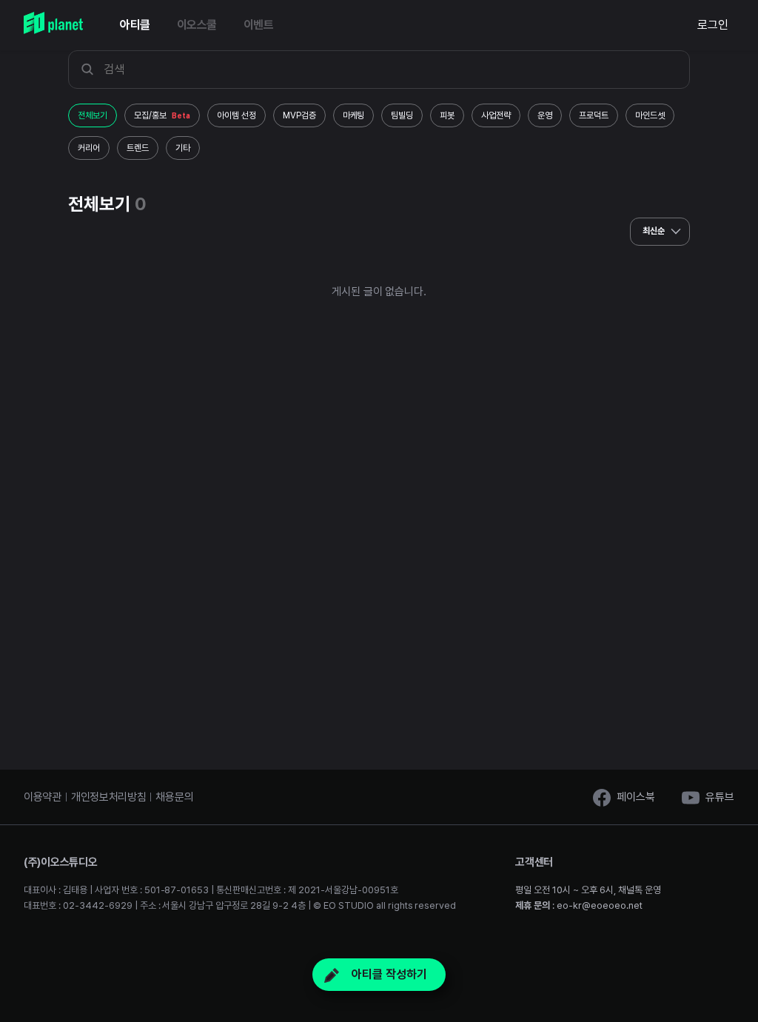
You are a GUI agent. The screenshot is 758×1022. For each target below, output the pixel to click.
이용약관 (42, 797)
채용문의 (174, 797)
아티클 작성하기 (388, 974)
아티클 (135, 25)
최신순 (655, 231)
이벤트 (259, 25)
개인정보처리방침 (109, 797)
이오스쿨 (197, 25)
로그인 (712, 25)
